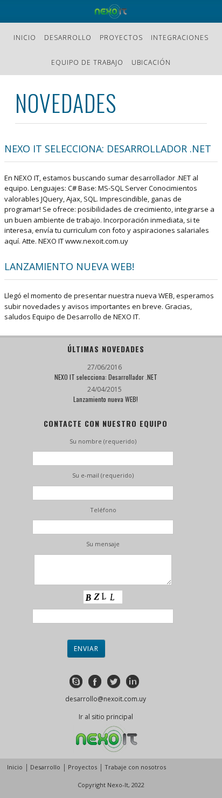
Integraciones (180, 37)
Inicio (24, 37)
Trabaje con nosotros (135, 767)
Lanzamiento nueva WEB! (69, 266)
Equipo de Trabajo (87, 62)
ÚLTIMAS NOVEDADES (105, 348)
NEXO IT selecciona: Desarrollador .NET (107, 148)
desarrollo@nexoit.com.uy (105, 698)
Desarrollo (68, 37)
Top (212, 788)
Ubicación (151, 62)
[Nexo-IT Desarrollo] (111, 11)
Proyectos (121, 37)
